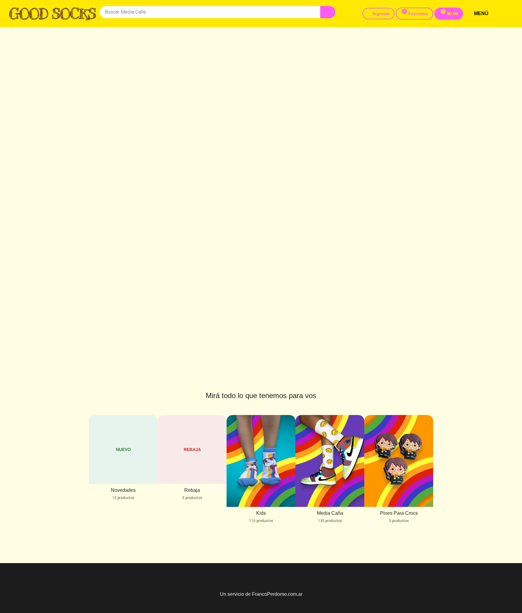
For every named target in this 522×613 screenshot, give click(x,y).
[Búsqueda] (327, 12)
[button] (414, 14)
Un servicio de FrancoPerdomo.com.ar (261, 594)
